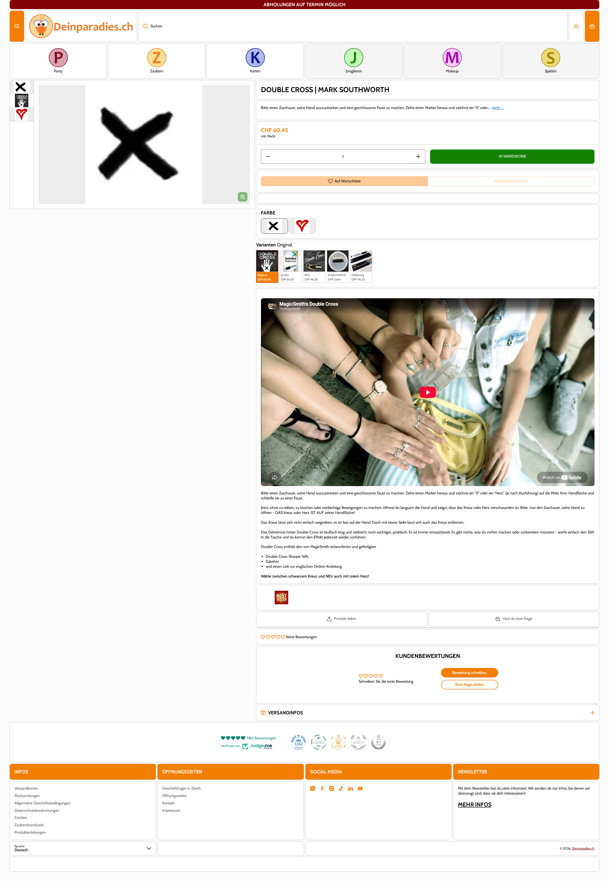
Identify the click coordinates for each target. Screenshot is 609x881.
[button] (592, 26)
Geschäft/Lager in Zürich (181, 788)
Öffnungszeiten (174, 795)
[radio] (267, 266)
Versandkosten (26, 788)
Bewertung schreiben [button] (469, 672)
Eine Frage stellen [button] (469, 684)
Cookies (21, 817)
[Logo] (81, 26)
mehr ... (497, 107)
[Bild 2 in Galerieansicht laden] (22, 100)
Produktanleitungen (30, 832)
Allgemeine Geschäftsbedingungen (42, 803)
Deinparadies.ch (583, 848)
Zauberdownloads (29, 825)
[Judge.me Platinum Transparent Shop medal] (318, 742)
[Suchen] (143, 26)
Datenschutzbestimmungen (37, 810)
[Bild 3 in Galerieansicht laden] (22, 114)
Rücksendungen (27, 795)
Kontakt (168, 803)
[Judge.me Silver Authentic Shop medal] (358, 742)
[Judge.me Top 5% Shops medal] (378, 742)
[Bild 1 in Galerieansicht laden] (22, 87)
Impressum (171, 810)
